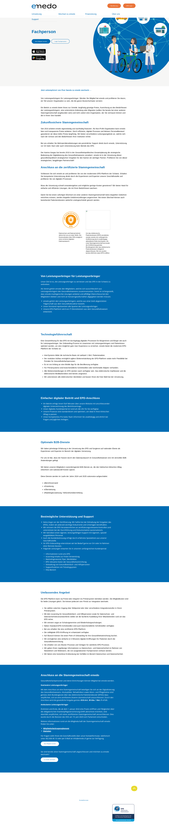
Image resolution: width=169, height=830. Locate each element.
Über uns (116, 14)
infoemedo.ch (79, 738)
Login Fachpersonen (60, 41)
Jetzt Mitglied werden (41, 41)
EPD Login (129, 6)
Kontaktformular (83, 800)
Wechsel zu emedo (66, 14)
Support (35, 19)
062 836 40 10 (51, 738)
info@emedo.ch (37, 809)
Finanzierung (90, 14)
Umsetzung (37, 14)
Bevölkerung (114, 6)
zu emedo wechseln (49, 759)
